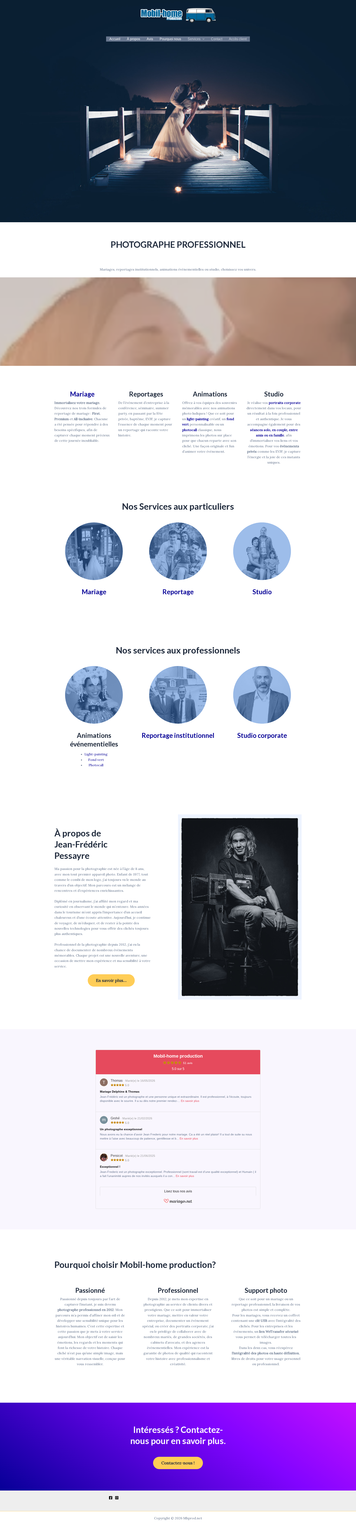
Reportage (178, 592)
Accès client (238, 39)
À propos (133, 39)
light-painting (198, 419)
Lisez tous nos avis (178, 1191)
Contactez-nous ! (178, 1462)
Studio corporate (262, 735)
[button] (202, 39)
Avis (150, 39)
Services (194, 39)
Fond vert (96, 760)
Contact (216, 39)
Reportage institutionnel (178, 735)
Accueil (114, 39)
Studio (262, 592)
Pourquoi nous (170, 39)
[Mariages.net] (178, 1203)
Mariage (82, 394)
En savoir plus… (111, 980)
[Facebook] (110, 1498)
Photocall (96, 765)
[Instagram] (117, 1498)
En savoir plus (190, 1100)
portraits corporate (285, 403)
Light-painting (96, 754)
